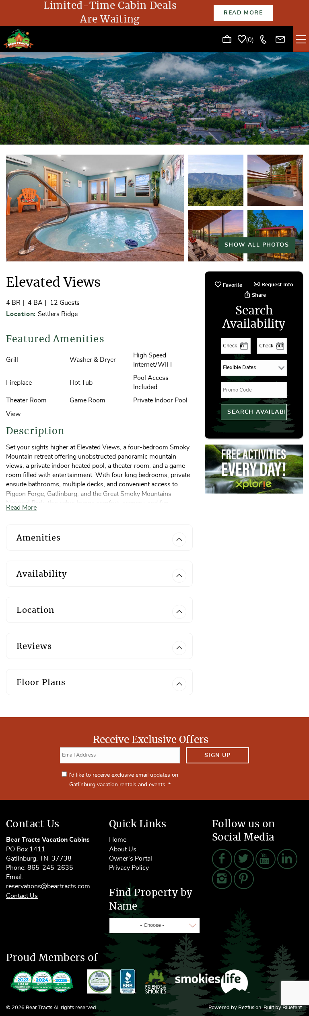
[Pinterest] (244, 879)
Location (35, 610)
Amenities (38, 538)
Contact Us (22, 896)
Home (117, 839)
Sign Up (217, 755)
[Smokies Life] (212, 981)
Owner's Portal (130, 858)
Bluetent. (292, 1007)
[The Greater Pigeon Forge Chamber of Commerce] (99, 981)
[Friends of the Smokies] (155, 981)
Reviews (34, 647)
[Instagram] (222, 879)
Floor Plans (41, 683)
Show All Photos (257, 245)
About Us (122, 849)
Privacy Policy (129, 868)
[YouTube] (265, 859)
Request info (276, 285)
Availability (41, 574)
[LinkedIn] (287, 859)
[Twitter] (244, 859)
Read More (243, 13)
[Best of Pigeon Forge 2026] (42, 981)
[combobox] (154, 925)
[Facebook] (222, 859)
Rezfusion (249, 1007)
